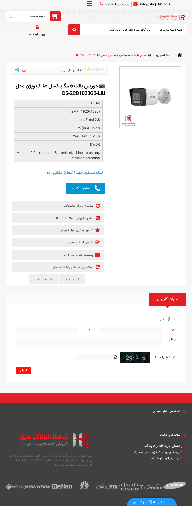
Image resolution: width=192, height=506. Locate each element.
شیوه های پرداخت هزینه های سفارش (157, 452)
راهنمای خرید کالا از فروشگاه (163, 446)
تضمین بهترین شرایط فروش (77, 230)
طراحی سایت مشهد (80, 464)
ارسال (23, 370)
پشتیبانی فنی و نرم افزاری (78, 254)
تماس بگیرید (80, 188)
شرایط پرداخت (43, 279)
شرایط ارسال (72, 279)
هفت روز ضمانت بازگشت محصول (73, 266)
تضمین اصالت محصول (80, 242)
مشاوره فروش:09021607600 (75, 217)
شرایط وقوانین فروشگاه (167, 458)
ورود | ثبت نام (37, 34)
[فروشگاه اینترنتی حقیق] (172, 15)
